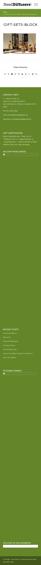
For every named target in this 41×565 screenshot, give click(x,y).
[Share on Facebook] (5, 74)
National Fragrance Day (10, 349)
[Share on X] (8, 74)
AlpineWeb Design (8, 562)
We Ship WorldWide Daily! (10, 341)
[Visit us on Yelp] (36, 74)
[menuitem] (30, 4)
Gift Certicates (24, 144)
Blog (5, 12)
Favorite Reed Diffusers (10, 357)
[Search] (30, 4)
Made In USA (6, 337)
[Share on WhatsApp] (15, 74)
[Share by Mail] (32, 74)
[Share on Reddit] (29, 74)
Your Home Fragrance (9, 345)
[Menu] (35, 4)
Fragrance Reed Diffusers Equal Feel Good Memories (18, 353)
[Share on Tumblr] (25, 74)
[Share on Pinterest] (19, 74)
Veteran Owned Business (10, 333)
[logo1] (17, 4)
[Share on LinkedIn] (22, 74)
